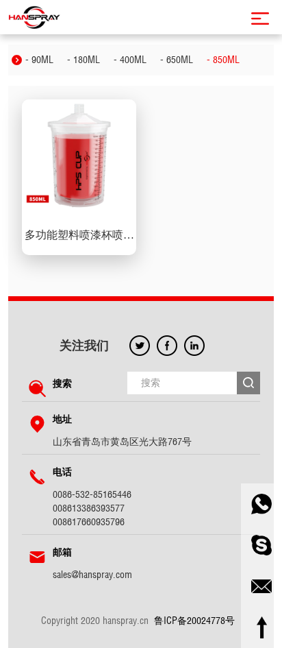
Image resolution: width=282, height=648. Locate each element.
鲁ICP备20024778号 (194, 620)
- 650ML (176, 59)
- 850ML (223, 59)
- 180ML (83, 59)
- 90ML (39, 59)
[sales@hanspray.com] (261, 586)
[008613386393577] (261, 504)
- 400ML (130, 59)
